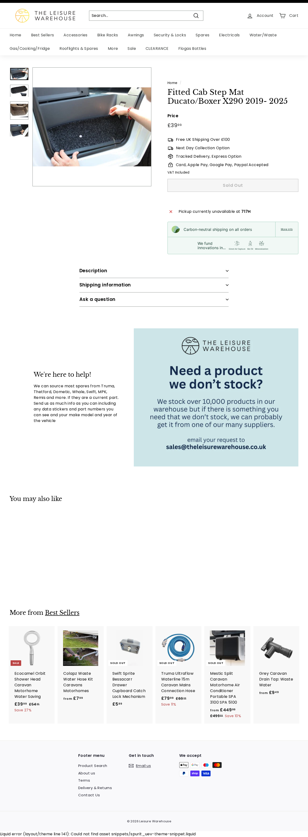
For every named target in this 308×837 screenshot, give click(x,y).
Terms (84, 780)
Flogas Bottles (192, 48)
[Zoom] (92, 127)
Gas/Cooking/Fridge (30, 48)
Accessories (75, 35)
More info (287, 229)
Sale (132, 48)
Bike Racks (107, 35)
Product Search (92, 765)
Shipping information (105, 285)
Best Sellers (42, 35)
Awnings (136, 35)
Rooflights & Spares (78, 48)
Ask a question (97, 299)
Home (15, 35)
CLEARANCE (157, 48)
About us (86, 773)
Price (172, 116)
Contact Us (89, 795)
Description (93, 270)
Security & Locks (170, 35)
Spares (202, 35)
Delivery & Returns (95, 787)
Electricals (229, 35)
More (113, 48)
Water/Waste (263, 35)
